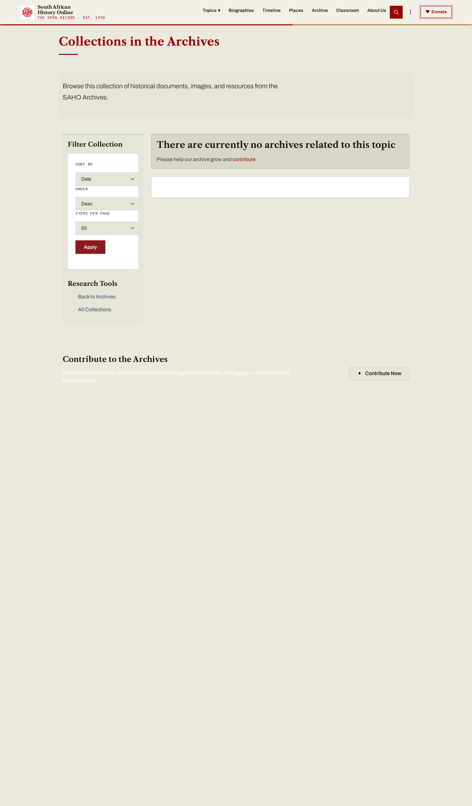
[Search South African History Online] (396, 12)
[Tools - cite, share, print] (410, 12)
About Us (376, 10)
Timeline (271, 10)
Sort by (84, 164)
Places (296, 10)
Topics (211, 10)
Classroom (347, 10)
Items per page (92, 213)
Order (81, 188)
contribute (244, 159)
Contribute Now (379, 373)
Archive (320, 10)
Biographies (241, 10)
